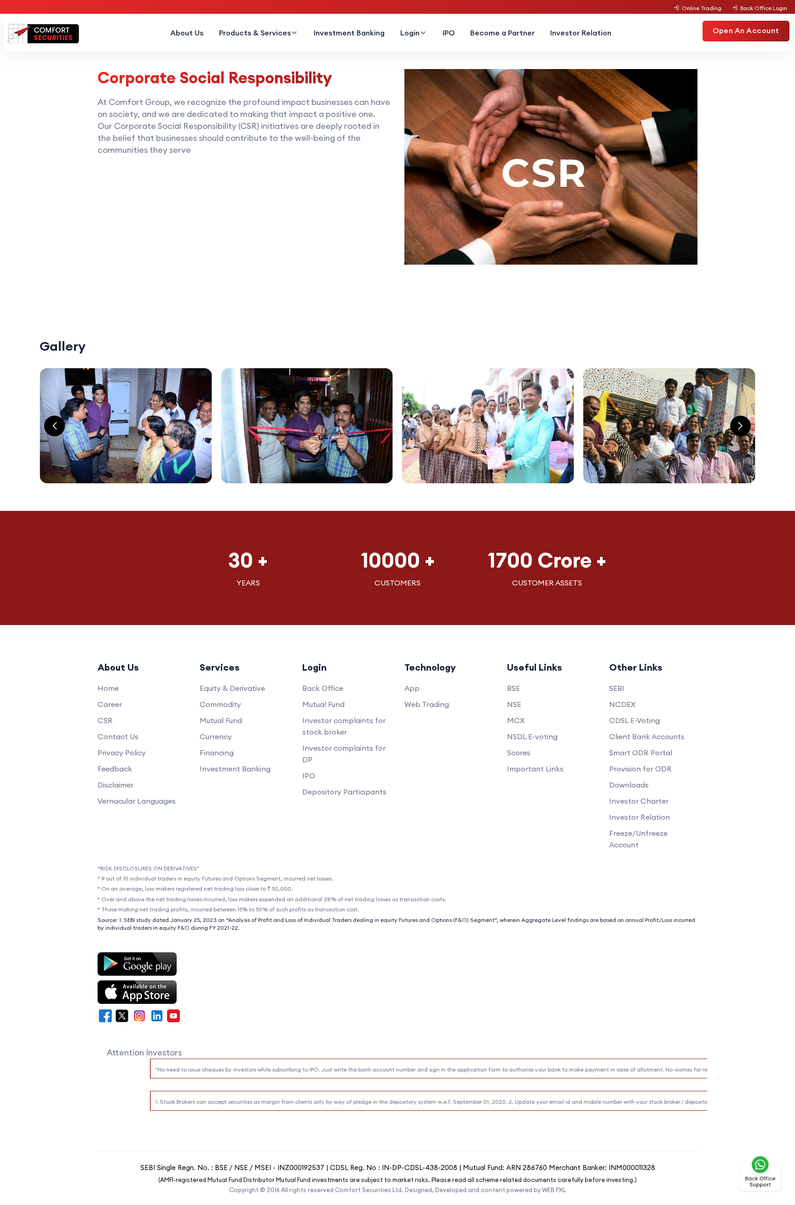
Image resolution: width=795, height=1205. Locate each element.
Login (410, 32)
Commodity (220, 704)
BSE (513, 688)
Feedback (115, 768)
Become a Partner (502, 32)
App (412, 688)
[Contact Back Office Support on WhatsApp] (760, 1173)
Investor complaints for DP (344, 753)
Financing (217, 752)
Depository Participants (344, 791)
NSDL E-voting (532, 736)
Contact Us (118, 736)
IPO (449, 32)
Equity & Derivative (232, 688)
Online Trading (701, 8)
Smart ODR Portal (640, 752)
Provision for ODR (640, 768)
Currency (216, 736)
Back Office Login (763, 8)
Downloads (629, 784)
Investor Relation (580, 32)
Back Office (322, 688)
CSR (105, 720)
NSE (514, 704)
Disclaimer (115, 784)
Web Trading (426, 704)
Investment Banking (349, 32)
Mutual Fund (221, 720)
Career (110, 704)
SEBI (616, 688)
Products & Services (255, 32)
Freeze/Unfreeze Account (638, 838)
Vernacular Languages (137, 800)
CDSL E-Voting (634, 720)
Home (108, 688)
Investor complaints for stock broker (344, 726)
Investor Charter (638, 800)
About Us (186, 32)
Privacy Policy (122, 752)
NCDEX (622, 704)
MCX (516, 720)
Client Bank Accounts (647, 736)
